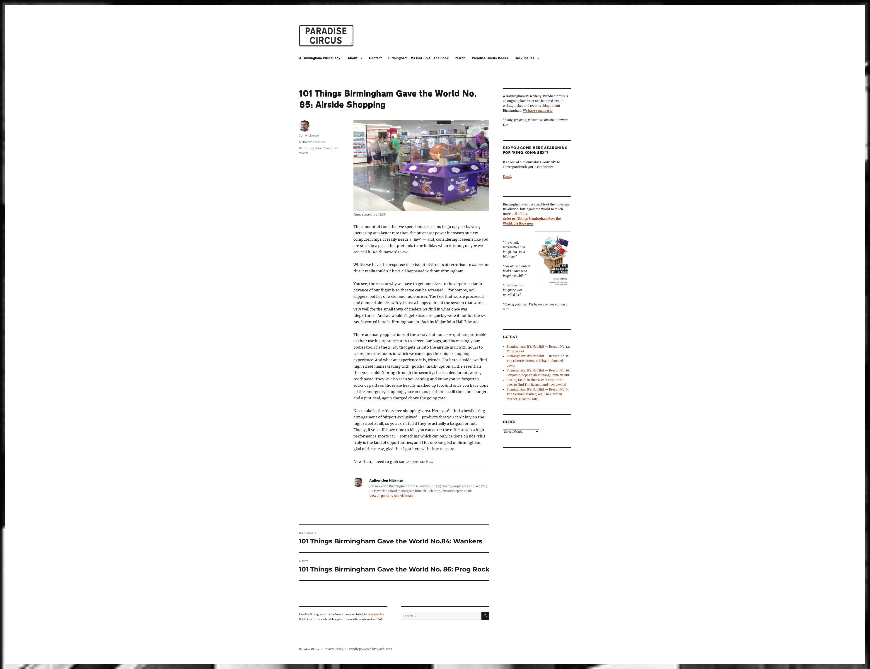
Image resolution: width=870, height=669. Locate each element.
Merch (460, 58)
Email (507, 176)
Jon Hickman (309, 135)
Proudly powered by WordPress (369, 649)
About (353, 58)
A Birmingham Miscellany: (320, 58)
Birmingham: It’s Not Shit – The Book (418, 58)
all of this (520, 214)
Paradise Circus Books (490, 58)
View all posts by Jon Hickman (391, 496)
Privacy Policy (333, 649)
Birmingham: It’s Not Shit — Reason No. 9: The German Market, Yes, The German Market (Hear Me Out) (538, 394)
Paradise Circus (309, 649)
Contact (375, 58)
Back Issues (524, 58)
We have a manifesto (538, 110)
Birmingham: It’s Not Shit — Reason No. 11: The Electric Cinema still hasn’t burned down (538, 361)
